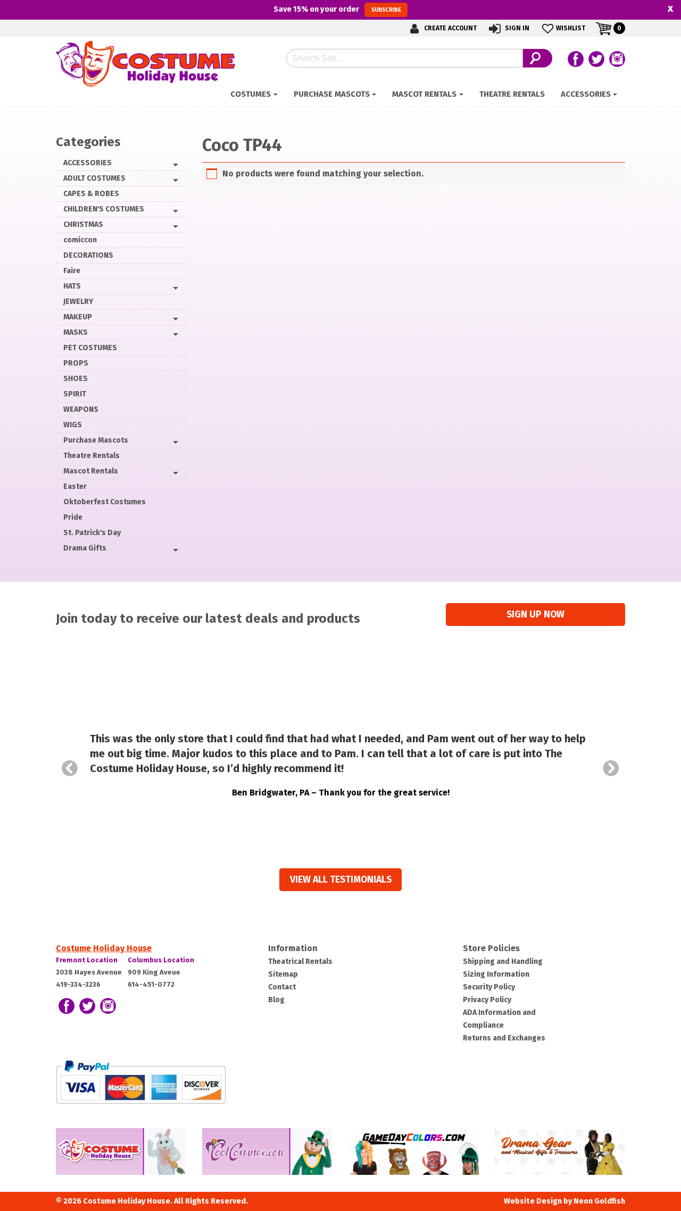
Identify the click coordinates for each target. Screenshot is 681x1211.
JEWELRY (78, 301)
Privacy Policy (487, 999)
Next (611, 768)
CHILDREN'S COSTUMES (103, 209)
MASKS (75, 332)
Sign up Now (535, 614)
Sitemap (283, 974)
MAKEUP (77, 316)
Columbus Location (161, 960)
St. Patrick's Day (92, 532)
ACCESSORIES (586, 94)
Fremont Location (87, 960)
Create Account (449, 28)
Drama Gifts (84, 548)
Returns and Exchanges (504, 1038)
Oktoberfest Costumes (104, 501)
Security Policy (489, 987)
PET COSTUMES (90, 347)
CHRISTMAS (83, 224)
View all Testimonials (341, 879)
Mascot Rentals (424, 94)
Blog (276, 999)
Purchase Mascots (332, 94)
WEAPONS (80, 409)
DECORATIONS (88, 255)
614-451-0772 (151, 984)
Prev (69, 768)
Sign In (516, 28)
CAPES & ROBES (91, 193)
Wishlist (570, 28)
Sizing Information (496, 974)
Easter (75, 486)
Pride (72, 517)
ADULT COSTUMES (94, 178)
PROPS (75, 363)
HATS (72, 286)
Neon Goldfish (599, 1201)
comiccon (80, 239)
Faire (71, 270)
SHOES (75, 378)
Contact (282, 987)
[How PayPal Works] (141, 1082)
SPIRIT (74, 394)
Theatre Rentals (512, 94)
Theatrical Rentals (300, 961)
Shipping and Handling (503, 961)
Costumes (250, 94)
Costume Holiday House (104, 948)
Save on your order (337, 9)
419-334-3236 (78, 984)
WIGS (72, 424)
